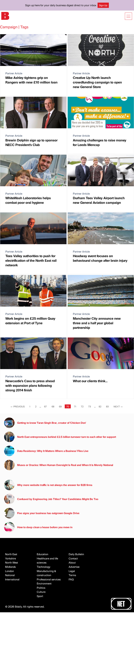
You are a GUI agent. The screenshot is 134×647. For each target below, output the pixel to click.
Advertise (74, 566)
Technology (43, 566)
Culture (41, 591)
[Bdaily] (5, 15)
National (10, 575)
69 (60, 406)
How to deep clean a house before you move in (44, 527)
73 (89, 406)
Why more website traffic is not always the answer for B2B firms (54, 485)
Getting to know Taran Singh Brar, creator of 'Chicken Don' (51, 422)
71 (75, 406)
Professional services (49, 579)
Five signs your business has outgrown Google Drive (48, 513)
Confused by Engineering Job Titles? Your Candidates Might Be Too (57, 499)
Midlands (10, 566)
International (12, 579)
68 (53, 406)
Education (42, 554)
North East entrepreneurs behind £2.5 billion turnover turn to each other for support (66, 436)
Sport (40, 596)
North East (11, 554)
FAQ (71, 579)
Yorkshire (10, 558)
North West (11, 562)
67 (45, 406)
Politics (41, 587)
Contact (73, 558)
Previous (18, 406)
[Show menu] (128, 16)
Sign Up (103, 5)
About (72, 562)
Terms (72, 575)
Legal (72, 571)
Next (118, 406)
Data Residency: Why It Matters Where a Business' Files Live (52, 451)
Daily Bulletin (76, 554)
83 (107, 406)
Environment (44, 583)
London (9, 571)
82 (100, 406)
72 (82, 406)
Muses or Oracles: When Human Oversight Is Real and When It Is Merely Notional (65, 465)
